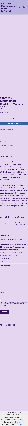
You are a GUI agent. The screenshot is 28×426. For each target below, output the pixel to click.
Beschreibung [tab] (4, 142)
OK (21, 424)
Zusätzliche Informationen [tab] (8, 145)
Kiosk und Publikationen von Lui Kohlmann (8, 7)
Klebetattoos (9, 129)
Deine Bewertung (6, 258)
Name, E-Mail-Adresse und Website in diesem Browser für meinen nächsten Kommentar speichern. (13, 303)
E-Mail (2, 292)
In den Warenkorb (15, 123)
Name (2, 285)
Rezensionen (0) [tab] (4, 149)
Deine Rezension (5, 265)
